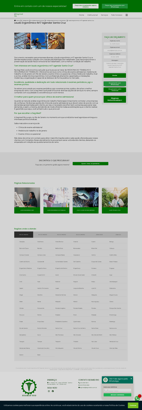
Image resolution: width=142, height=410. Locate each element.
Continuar (133, 405)
